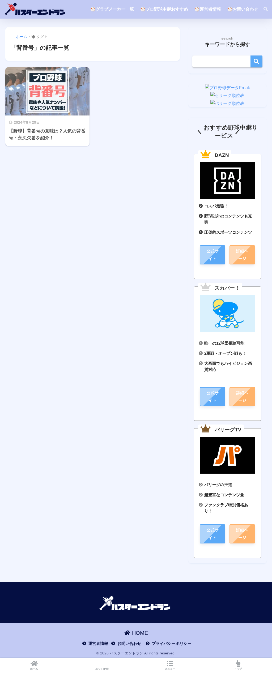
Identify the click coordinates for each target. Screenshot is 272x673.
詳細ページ (242, 255)
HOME (139, 633)
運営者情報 (98, 643)
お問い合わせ (129, 643)
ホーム (34, 668)
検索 (256, 61)
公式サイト (213, 255)
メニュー (170, 668)
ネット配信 (102, 668)
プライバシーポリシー (172, 643)
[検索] (263, 9)
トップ (238, 668)
